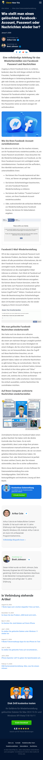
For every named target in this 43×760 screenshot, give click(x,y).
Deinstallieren (24, 746)
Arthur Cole (11, 40)
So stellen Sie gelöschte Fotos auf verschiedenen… (20, 650)
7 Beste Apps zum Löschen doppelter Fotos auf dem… (21, 607)
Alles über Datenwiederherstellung (24, 8)
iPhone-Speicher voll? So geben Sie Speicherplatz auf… (21, 658)
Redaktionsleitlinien (12, 746)
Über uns (11, 743)
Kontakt (17, 743)
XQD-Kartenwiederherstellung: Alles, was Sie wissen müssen (20, 667)
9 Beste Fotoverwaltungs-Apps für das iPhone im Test (21, 642)
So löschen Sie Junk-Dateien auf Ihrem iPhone (18, 623)
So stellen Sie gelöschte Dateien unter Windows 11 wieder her (20, 632)
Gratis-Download (20, 495)
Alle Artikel (5, 8)
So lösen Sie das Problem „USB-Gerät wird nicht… (19, 615)
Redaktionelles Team (28, 743)
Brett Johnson (12, 46)
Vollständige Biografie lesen (14, 540)
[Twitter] (18, 40)
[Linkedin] (20, 47)
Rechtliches (33, 746)
